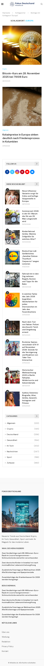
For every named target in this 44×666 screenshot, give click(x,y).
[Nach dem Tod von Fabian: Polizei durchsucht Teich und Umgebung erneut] (12, 328)
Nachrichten (23, 451)
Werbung (5, 637)
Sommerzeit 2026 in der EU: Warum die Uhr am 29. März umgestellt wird (30, 216)
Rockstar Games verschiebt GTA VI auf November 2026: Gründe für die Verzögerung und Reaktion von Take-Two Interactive (30, 351)
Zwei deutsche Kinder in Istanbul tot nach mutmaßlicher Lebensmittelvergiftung (20, 564)
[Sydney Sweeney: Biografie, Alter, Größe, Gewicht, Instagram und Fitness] (12, 399)
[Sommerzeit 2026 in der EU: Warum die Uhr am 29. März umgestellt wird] (12, 217)
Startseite (6, 13)
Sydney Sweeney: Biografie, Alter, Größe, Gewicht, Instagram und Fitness (30, 398)
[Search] (41, 4)
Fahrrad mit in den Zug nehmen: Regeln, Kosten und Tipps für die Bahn (30, 279)
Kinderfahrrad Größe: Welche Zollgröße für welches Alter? (29, 235)
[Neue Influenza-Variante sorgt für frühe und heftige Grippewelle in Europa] (12, 197)
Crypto (23, 429)
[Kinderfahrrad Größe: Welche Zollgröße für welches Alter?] (12, 237)
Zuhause (23, 462)
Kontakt (5, 651)
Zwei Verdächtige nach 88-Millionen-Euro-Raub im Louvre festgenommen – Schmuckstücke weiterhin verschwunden (20, 555)
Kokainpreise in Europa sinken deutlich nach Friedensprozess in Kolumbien (21, 138)
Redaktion (6, 642)
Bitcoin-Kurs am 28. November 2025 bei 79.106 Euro (21, 75)
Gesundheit (23, 440)
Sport (23, 457)
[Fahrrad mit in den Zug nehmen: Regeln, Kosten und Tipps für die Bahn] (12, 280)
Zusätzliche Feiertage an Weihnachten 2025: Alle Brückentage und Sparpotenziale (21, 571)
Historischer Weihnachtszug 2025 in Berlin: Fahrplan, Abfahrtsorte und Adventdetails (30, 376)
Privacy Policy (7, 646)
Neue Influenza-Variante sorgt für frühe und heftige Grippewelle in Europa (30, 196)
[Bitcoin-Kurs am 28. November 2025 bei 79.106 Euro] (22, 45)
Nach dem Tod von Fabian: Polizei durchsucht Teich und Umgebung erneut (30, 327)
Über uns (5, 632)
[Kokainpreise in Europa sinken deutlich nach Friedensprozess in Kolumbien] (22, 106)
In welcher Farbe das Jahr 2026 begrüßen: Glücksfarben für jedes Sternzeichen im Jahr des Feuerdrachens (29, 303)
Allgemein (23, 423)
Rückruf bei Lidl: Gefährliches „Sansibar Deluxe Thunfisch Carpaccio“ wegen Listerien (30, 257)
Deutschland (23, 434)
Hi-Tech (23, 445)
